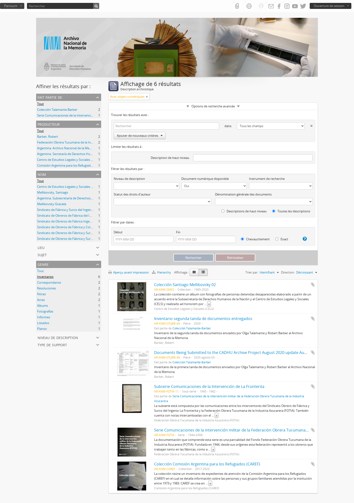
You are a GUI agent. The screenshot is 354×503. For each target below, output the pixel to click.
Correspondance (49, 282)
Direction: (288, 272)
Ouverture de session (329, 6)
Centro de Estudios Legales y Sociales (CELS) (68, 159)
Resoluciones (46, 288)
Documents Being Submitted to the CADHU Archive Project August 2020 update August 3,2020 (239, 352)
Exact (284, 239)
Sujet (42, 254)
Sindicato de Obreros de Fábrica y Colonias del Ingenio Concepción (84, 227)
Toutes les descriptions (293, 211)
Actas (41, 300)
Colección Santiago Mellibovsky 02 (185, 284)
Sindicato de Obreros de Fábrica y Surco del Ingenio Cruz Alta (80, 238)
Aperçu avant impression (130, 272)
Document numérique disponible (205, 178)
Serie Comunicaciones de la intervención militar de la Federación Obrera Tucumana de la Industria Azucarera (253, 430)
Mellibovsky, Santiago (52, 192)
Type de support (52, 344)
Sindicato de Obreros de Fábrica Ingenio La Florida (73, 221)
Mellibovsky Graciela (51, 204)
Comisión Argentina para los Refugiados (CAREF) (71, 165)
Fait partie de (50, 97)
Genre (43, 264)
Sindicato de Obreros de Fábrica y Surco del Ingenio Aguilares (80, 233)
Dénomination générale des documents (243, 194)
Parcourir (10, 6)
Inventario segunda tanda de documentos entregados (203, 318)
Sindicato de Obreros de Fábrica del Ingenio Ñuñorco (75, 215)
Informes (43, 317)
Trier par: (251, 272)
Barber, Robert (47, 136)
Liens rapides (261, 6)
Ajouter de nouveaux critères (137, 135)
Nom (42, 174)
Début (118, 232)
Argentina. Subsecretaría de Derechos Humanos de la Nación (80, 198)
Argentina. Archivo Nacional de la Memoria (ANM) (72, 148)
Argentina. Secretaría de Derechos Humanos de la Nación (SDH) (82, 154)
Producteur (49, 124)
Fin (178, 232)
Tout (40, 104)
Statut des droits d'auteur (132, 194)
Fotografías (45, 311)
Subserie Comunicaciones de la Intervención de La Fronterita (209, 386)
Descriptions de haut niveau (246, 211)
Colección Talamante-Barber (57, 109)
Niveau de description (58, 337)
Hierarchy (164, 272)
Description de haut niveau (170, 158)
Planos (42, 329)
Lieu (41, 247)
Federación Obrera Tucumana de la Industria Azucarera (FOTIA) (82, 142)
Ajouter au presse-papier (312, 284)
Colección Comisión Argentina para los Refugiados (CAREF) (207, 464)
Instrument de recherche (267, 178)
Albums (42, 305)
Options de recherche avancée (213, 106)
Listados (43, 323)
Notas (41, 294)
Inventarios (45, 276)
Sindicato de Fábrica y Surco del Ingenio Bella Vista (73, 210)
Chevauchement (257, 239)
